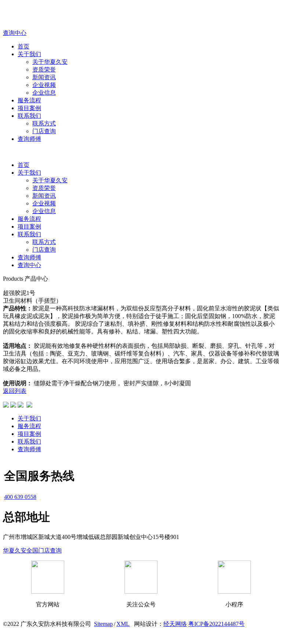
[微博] (13, 405)
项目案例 (29, 108)
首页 (23, 46)
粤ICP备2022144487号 (216, 624)
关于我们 (29, 54)
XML (123, 624)
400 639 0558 (20, 497)
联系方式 (44, 123)
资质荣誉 (44, 69)
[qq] (6, 405)
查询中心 (29, 265)
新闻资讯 (44, 77)
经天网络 (175, 624)
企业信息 (44, 93)
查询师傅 (29, 139)
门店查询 (44, 131)
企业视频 (44, 85)
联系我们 (29, 116)
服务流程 (29, 100)
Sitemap (103, 624)
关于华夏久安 (50, 62)
